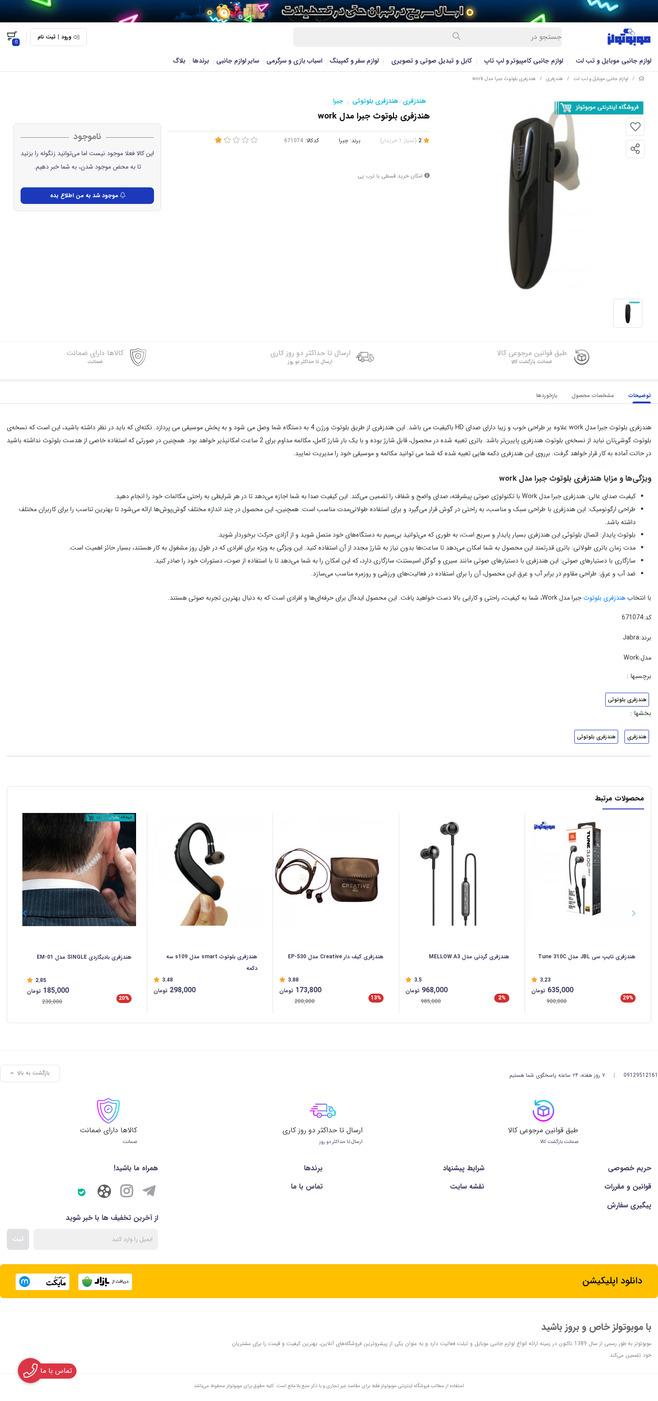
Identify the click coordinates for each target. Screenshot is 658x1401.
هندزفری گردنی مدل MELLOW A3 (469, 956)
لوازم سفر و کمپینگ (354, 61)
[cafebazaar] (105, 1282)
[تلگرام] (149, 1193)
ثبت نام (47, 37)
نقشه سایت (467, 1186)
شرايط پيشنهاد (463, 1168)
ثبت (18, 1239)
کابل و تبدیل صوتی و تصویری (431, 61)
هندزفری (554, 79)
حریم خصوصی (629, 1168)
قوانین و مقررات (627, 1186)
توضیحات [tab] (639, 395)
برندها (200, 61)
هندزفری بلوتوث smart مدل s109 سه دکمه (211, 962)
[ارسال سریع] (329, 11)
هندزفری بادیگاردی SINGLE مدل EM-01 (84, 957)
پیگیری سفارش (629, 1205)
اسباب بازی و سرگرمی (294, 61)
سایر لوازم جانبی (237, 61)
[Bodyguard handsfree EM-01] (79, 870)
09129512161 (641, 1075)
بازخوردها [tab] (546, 395)
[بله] (82, 1193)
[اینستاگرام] (127, 1193)
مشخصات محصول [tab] (593, 395)
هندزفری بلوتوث (603, 598)
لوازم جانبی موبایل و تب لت (613, 61)
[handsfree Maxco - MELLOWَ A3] (457, 869)
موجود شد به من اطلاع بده (85, 195)
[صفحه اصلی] (641, 79)
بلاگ (179, 61)
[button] (24, 913)
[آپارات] (104, 1193)
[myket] (42, 1282)
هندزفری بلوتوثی (375, 101)
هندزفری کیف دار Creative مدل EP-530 (336, 956)
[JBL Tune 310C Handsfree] (583, 869)
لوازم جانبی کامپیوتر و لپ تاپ (523, 61)
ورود (66, 37)
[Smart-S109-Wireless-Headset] (205, 869)
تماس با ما (307, 1186)
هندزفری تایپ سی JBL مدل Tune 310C (587, 956)
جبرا (338, 101)
